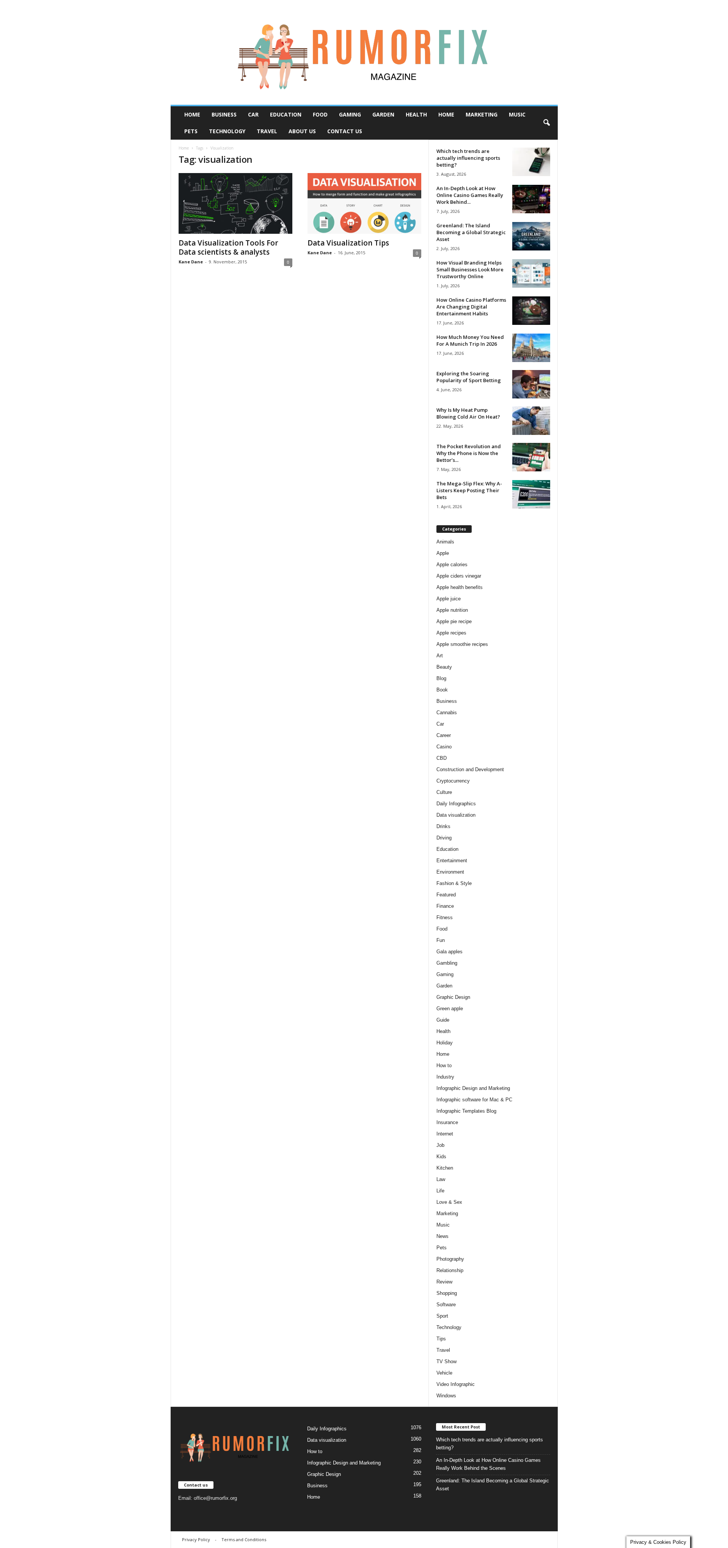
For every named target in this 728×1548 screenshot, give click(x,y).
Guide (442, 1020)
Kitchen (444, 1168)
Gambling (446, 963)
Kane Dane (191, 262)
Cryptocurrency (453, 781)
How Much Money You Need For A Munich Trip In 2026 (470, 340)
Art (439, 655)
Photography (450, 1259)
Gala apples (449, 951)
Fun (440, 940)
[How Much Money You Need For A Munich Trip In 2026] (531, 348)
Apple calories (452, 564)
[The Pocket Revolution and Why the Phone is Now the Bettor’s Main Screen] (531, 457)
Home (192, 114)
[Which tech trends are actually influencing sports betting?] (531, 162)
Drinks (443, 826)
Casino (444, 747)
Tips (441, 1339)
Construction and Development (470, 769)
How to (444, 1065)
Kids (441, 1156)
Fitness (444, 917)
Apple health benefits (459, 587)
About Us (302, 131)
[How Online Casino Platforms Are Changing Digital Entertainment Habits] (531, 310)
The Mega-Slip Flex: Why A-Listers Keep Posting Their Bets (469, 490)
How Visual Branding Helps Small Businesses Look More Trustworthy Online (470, 269)
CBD (441, 758)
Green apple (449, 1008)
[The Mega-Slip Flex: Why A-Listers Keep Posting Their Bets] (531, 494)
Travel (267, 131)
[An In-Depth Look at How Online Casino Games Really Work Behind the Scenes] (531, 199)
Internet (444, 1134)
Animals (445, 542)
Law (440, 1179)
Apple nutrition (452, 610)
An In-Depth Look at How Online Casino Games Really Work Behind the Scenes (488, 1464)
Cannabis (446, 712)
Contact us (344, 131)
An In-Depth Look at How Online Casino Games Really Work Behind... (469, 195)
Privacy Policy (196, 1539)
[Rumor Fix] (364, 52)
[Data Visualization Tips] (364, 203)
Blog (441, 678)
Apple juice (448, 599)
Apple (442, 553)
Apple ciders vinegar (458, 576)
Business (224, 114)
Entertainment (451, 860)
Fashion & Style (454, 883)
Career (443, 735)
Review (444, 1282)
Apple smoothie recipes (462, 644)
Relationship (449, 1270)
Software (446, 1304)
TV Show (446, 1361)
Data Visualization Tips (348, 243)
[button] (546, 123)
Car (253, 114)
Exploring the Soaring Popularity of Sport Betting (468, 377)
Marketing (481, 114)
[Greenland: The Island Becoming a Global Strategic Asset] (531, 236)
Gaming (350, 114)
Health (416, 114)
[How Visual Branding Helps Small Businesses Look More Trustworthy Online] (531, 273)
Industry (445, 1077)
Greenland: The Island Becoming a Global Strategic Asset (471, 232)
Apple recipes (451, 633)
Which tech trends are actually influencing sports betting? (468, 158)
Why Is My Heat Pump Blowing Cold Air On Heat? (468, 413)
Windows (446, 1395)
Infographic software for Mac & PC (474, 1099)
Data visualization (455, 815)
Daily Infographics (456, 803)
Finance (445, 906)
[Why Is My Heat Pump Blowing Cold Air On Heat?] (531, 420)
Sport (442, 1316)
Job (440, 1145)
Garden (383, 114)
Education (285, 114)
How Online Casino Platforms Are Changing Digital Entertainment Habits (471, 306)
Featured (446, 895)
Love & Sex (449, 1202)
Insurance (447, 1122)
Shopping (446, 1293)
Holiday (444, 1043)
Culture (444, 792)
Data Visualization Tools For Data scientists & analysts (228, 247)
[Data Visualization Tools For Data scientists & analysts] (235, 203)
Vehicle (444, 1373)
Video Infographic (455, 1384)
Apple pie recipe (454, 621)
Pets (191, 131)
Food (320, 114)
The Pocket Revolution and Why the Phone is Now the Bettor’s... (468, 453)
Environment (450, 872)
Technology (227, 131)
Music (517, 114)
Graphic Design (453, 997)
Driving (444, 838)
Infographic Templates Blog (466, 1111)
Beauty (444, 667)
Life (440, 1191)
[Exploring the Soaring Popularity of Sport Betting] (531, 384)
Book (442, 690)
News (442, 1236)
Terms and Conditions (243, 1539)
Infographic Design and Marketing (473, 1088)
